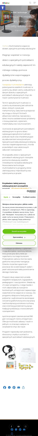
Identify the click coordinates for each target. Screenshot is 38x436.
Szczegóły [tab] (16, 197)
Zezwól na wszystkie (19, 231)
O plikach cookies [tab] (29, 197)
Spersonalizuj (18, 237)
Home (4, 46)
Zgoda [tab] (6, 197)
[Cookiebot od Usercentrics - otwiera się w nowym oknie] (27, 191)
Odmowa (19, 243)
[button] (2, 7)
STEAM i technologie (19, 12)
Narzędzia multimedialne (13, 85)
